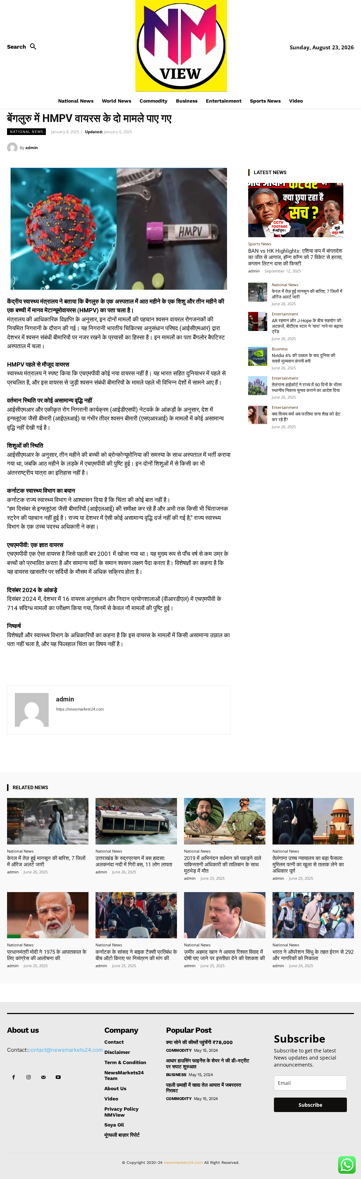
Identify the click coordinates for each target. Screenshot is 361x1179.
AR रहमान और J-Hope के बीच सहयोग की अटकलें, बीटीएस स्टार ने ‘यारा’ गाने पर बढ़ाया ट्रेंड (307, 326)
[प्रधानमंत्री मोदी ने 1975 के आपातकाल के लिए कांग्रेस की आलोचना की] (47, 915)
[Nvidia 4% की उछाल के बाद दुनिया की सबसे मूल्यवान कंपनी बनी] (257, 356)
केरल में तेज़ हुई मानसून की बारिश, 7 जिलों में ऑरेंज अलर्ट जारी (46, 861)
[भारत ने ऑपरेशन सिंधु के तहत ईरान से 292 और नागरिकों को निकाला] (313, 915)
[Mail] (43, 1077)
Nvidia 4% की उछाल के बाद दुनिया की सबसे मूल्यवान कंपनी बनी (303, 358)
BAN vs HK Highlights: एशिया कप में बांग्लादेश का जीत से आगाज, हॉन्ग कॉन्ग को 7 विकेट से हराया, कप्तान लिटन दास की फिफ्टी (295, 257)
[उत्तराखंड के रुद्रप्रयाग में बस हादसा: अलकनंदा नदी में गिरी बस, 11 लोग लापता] (136, 821)
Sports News (259, 244)
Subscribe (310, 1104)
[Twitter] (314, 147)
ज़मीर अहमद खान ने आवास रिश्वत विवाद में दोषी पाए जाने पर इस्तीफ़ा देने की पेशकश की (224, 955)
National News (26, 131)
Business (280, 349)
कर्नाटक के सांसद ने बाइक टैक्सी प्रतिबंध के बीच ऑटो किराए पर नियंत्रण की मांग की (136, 955)
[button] (23, 46)
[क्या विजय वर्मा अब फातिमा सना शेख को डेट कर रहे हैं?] (257, 414)
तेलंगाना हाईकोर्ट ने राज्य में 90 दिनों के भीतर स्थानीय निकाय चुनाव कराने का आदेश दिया (307, 387)
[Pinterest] (331, 147)
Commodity (179, 1050)
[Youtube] (58, 1077)
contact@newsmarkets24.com (65, 1049)
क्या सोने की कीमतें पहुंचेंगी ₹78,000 (199, 1042)
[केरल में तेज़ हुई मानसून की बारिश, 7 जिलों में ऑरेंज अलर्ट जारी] (257, 292)
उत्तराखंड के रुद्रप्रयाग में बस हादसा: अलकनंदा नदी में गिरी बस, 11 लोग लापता (134, 861)
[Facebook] (298, 147)
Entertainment (285, 314)
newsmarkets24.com (183, 1162)
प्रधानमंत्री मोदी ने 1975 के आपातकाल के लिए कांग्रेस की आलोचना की (46, 955)
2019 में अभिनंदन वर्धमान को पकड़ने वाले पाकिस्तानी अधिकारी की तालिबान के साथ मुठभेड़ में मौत (222, 864)
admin (31, 147)
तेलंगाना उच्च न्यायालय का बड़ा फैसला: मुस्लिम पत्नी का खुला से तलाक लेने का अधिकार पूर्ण (308, 864)
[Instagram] (28, 1077)
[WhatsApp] (347, 147)
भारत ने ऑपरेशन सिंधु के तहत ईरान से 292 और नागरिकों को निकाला (313, 955)
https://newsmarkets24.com (80, 709)
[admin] (13, 147)
